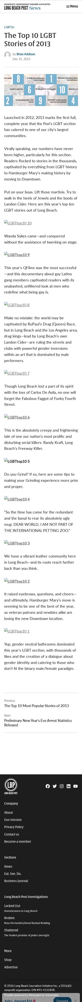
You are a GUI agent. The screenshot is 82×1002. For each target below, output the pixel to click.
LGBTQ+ (9, 27)
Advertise (11, 967)
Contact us (11, 834)
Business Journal (16, 881)
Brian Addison (26, 54)
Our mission (13, 820)
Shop (8, 960)
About (8, 813)
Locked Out (20, 908)
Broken (27, 920)
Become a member (17, 842)
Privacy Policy (14, 827)
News (8, 866)
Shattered (26, 932)
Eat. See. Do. (12, 874)
